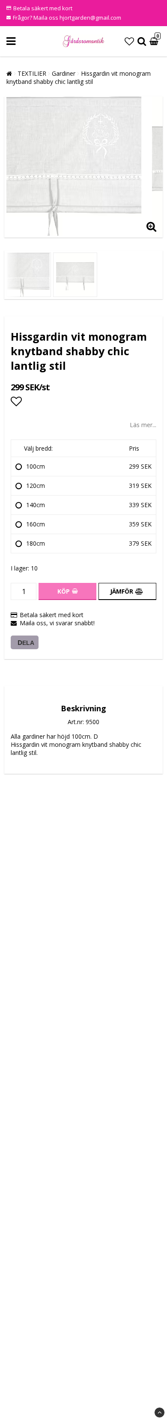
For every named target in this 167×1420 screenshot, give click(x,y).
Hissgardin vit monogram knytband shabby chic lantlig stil (78, 77)
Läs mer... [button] (143, 425)
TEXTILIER (32, 73)
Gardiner (63, 73)
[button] (129, 41)
